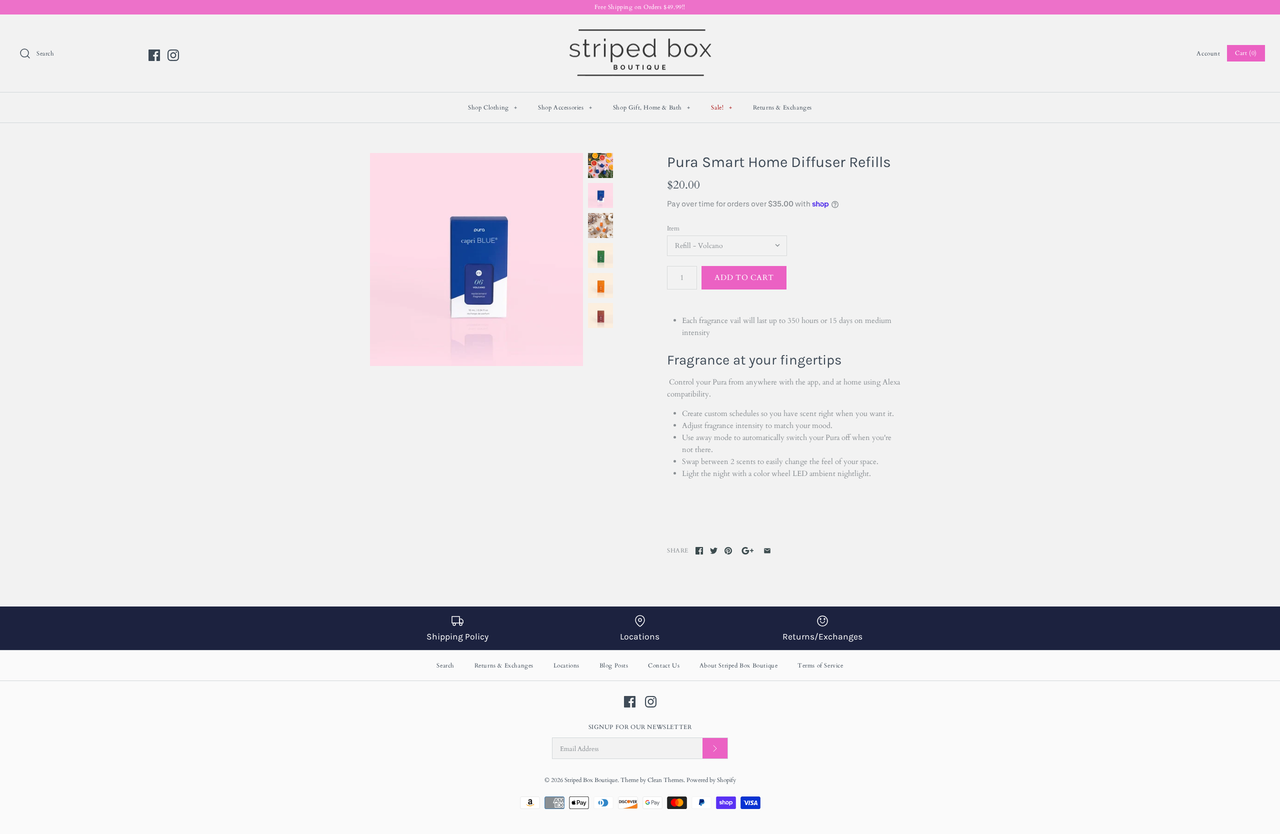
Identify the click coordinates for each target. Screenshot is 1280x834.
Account (1208, 54)
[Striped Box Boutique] (640, 31)
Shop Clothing (493, 108)
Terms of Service (821, 666)
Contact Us (664, 666)
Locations (567, 666)
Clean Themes (666, 780)
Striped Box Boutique (591, 780)
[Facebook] (154, 55)
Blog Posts (614, 666)
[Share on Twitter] (714, 550)
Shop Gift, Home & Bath (651, 108)
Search (445, 666)
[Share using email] (767, 550)
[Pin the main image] (728, 550)
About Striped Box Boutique (739, 666)
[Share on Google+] (747, 550)
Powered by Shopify (711, 780)
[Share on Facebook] (699, 550)
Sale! (721, 108)
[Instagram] (173, 55)
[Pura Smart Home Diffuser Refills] (476, 259)
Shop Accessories (565, 108)
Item (673, 228)
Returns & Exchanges (782, 108)
